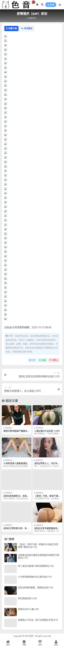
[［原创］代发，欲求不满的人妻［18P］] (47, 480)
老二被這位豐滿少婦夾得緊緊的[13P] (36, 565)
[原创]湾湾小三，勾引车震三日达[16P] (47, 464)
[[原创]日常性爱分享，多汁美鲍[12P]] (16, 512)
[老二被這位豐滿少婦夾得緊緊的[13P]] (10, 569)
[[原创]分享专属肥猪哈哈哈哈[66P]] (47, 512)
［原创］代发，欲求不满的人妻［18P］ (47, 497)
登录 (52, 5)
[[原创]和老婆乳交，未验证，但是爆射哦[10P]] (16, 480)
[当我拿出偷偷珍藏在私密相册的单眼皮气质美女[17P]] (10, 558)
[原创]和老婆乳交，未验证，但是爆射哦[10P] (15, 497)
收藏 (44, 360)
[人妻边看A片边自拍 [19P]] (47, 415)
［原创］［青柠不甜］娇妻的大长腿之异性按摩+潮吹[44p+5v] (38, 545)
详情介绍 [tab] (12, 28)
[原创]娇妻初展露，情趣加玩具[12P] (35, 587)
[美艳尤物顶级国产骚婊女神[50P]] (16, 415)
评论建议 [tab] (28, 28)
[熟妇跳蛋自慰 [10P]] (10, 601)
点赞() (55, 360)
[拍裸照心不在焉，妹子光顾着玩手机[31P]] (10, 623)
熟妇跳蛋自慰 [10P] (27, 598)
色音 (31, 636)
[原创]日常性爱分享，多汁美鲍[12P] (16, 529)
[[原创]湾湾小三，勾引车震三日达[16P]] (47, 447)
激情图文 (32, 18)
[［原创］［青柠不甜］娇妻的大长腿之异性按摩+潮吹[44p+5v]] (10, 547)
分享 (33, 360)
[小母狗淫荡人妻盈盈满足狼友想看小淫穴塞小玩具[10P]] (16, 447)
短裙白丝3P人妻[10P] (28, 609)
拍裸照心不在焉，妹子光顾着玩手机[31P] (38, 619)
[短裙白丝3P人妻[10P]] (10, 612)
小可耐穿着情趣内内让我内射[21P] (35, 576)
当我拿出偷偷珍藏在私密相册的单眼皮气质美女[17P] (38, 556)
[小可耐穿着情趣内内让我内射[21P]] (10, 579)
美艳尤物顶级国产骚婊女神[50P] (16, 432)
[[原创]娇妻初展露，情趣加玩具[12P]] (10, 590)
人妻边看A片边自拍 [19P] (47, 430)
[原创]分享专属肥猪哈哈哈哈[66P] (47, 529)
